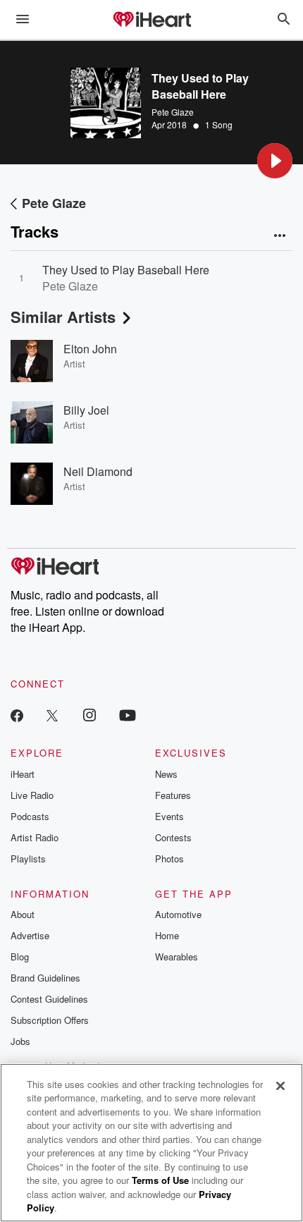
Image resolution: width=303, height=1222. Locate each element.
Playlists (28, 858)
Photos (169, 858)
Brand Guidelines (45, 977)
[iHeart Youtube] (127, 715)
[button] (274, 160)
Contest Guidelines (49, 999)
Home (167, 935)
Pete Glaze (173, 112)
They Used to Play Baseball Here (125, 270)
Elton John (90, 349)
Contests (173, 837)
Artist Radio (34, 837)
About (23, 914)
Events (169, 816)
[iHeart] (151, 20)
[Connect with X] (52, 715)
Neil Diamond (97, 471)
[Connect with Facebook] (17, 715)
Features (173, 795)
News (166, 774)
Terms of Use (160, 1180)
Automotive (178, 914)
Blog (20, 956)
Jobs (20, 1041)
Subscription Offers (50, 1020)
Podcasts (30, 816)
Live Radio (32, 795)
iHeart (23, 774)
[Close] (280, 1085)
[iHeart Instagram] (89, 715)
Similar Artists (63, 316)
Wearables (176, 956)
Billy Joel (86, 410)
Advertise (30, 935)
